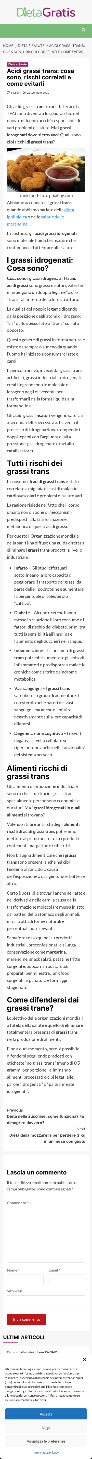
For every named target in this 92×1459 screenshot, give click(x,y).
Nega (46, 1427)
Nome (13, 1270)
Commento (17, 1202)
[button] (84, 1359)
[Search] (83, 30)
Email (54, 1270)
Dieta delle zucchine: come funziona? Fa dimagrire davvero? (45, 1116)
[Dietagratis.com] (46, 11)
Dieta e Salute (17, 64)
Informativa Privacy (46, 1452)
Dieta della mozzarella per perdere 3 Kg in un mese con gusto (47, 1135)
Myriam (16, 92)
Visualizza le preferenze (46, 1441)
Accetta (46, 1414)
